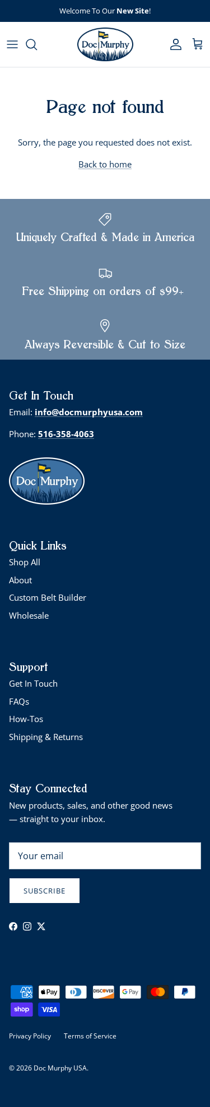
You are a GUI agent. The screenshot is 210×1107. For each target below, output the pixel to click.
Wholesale (29, 615)
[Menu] (12, 44)
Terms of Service (90, 1036)
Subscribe (45, 891)
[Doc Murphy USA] (105, 44)
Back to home (105, 164)
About (20, 580)
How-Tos (26, 718)
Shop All (24, 562)
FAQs (19, 701)
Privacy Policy (30, 1036)
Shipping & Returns (46, 736)
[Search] (37, 44)
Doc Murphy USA (60, 1068)
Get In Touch (33, 683)
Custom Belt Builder (47, 597)
